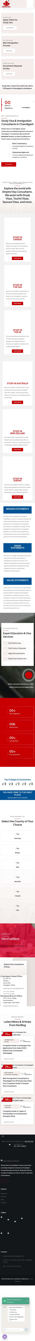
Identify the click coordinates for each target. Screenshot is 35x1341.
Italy (17, 867)
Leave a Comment (9, 1059)
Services (3, 1196)
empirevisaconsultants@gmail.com (13, 988)
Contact (3, 1202)
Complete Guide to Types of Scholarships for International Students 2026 (15, 1113)
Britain (17, 853)
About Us (4, 1193)
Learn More (9, 50)
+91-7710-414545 (8, 991)
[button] (2, 784)
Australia (17, 881)
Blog (2, 1199)
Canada (17, 896)
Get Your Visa (29, 1141)
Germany (17, 838)
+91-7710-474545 (8, 993)
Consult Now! (10, 27)
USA (17, 910)
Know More (8, 164)
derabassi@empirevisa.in (10, 1006)
